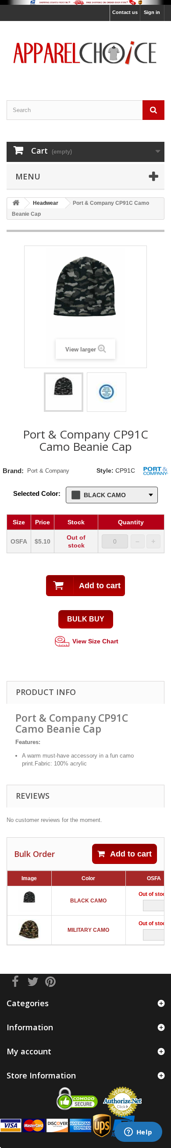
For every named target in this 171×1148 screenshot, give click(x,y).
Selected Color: (37, 493)
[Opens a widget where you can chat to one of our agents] (138, 1133)
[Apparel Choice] (85, 53)
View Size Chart (94, 641)
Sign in (152, 12)
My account (29, 1051)
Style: (105, 470)
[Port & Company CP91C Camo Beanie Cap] (63, 392)
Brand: (13, 470)
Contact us (125, 12)
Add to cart (131, 854)
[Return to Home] (15, 203)
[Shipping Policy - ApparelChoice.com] (85, 2)
